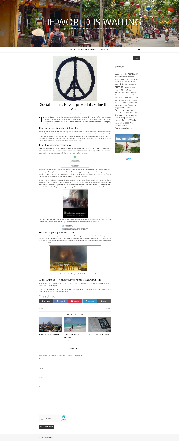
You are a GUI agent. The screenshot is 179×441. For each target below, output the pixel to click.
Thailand (118, 120)
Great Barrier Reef (131, 92)
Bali (124, 77)
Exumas (132, 87)
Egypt (134, 84)
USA (131, 123)
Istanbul (121, 97)
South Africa (135, 115)
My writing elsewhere (87, 49)
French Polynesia (120, 92)
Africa (117, 74)
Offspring (125, 105)
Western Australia (121, 128)
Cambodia (129, 79)
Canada (136, 79)
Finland (116, 90)
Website (41, 377)
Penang (135, 105)
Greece (117, 95)
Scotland (124, 113)
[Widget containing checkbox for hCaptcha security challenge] (53, 418)
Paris (130, 105)
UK (120, 123)
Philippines (118, 108)
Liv (42, 308)
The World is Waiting (89, 21)
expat (127, 87)
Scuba (129, 113)
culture (132, 81)
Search (136, 58)
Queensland (120, 110)
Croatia (124, 81)
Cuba (128, 81)
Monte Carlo (134, 100)
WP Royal (50, 437)
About (72, 49)
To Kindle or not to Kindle (98, 334)
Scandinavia (118, 113)
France (127, 89)
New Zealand (133, 102)
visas (125, 125)
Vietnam (118, 125)
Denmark (117, 84)
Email (41, 368)
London (135, 97)
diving (122, 84)
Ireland (116, 97)
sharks (135, 113)
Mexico (124, 100)
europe (119, 87)
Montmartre (119, 102)
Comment (42, 387)
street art (131, 118)
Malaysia (118, 100)
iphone (134, 95)
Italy (126, 97)
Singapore (119, 115)
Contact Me (104, 49)
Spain (125, 117)
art (121, 74)
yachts (130, 128)
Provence (126, 107)
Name (41, 359)
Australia (132, 74)
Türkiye (133, 120)
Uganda (117, 123)
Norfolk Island (119, 105)
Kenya (130, 97)
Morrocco (127, 102)
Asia (125, 74)
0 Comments (107, 308)
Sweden (137, 118)
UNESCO (126, 123)
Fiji (136, 87)
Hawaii (122, 95)
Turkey (125, 120)
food (121, 90)
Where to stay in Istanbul (49, 334)
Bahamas (119, 77)
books (123, 79)
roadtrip (130, 110)
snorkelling (127, 115)
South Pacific (119, 118)
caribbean (118, 81)
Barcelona (117, 79)
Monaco (128, 100)
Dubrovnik (128, 84)
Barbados (130, 77)
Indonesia (128, 95)
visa (123, 125)
